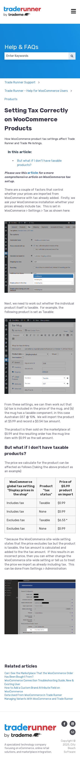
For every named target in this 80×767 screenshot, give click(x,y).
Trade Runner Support (19, 82)
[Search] (72, 55)
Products (10, 99)
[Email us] (73, 732)
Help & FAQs (21, 46)
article (33, 173)
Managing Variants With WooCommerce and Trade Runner (38, 698)
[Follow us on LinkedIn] (73, 724)
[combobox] (36, 55)
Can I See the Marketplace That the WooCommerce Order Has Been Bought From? (38, 675)
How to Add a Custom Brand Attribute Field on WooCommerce (32, 689)
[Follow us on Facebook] (64, 724)
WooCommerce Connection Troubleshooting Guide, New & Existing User (39, 682)
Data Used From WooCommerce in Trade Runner (33, 695)
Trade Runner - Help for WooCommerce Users (36, 91)
